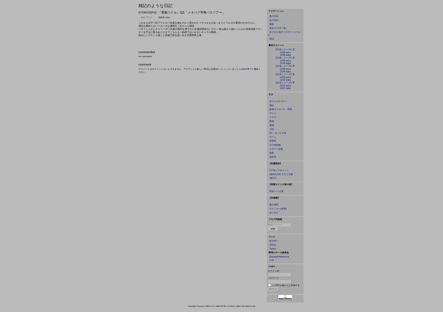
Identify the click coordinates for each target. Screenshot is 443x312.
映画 (271, 121)
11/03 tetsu (285, 77)
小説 (271, 129)
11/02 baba (285, 80)
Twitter (272, 248)
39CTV (272, 178)
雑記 (271, 105)
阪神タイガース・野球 (280, 109)
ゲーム (272, 137)
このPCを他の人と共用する (286, 285)
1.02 (271, 260)
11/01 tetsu (285, 85)
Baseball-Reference (279, 256)
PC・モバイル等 (277, 133)
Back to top (250, 306)
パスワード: (274, 278)
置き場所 (273, 204)
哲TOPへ (274, 241)
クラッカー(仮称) (278, 208)
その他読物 (275, 145)
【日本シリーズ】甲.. (285, 66)
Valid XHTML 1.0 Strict (225, 306)
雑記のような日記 (155, 5)
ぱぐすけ (273, 212)
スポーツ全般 (276, 149)
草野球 (272, 141)
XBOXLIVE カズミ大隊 (281, 174)
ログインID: (274, 271)
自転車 (272, 157)
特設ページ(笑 (276, 191)
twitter (244, 69)
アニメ (149, 17)
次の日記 (273, 20)
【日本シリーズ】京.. (285, 49)
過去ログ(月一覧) (278, 28)
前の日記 (273, 16)
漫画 (271, 125)
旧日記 (272, 245)
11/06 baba (285, 55)
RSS (271, 39)
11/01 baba (285, 88)
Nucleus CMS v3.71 (205, 306)
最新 (271, 24)
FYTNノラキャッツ (279, 170)
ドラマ (272, 117)
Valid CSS (240, 306)
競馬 (271, 153)
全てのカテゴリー (278, 101)
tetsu (168, 17)
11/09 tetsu (285, 52)
